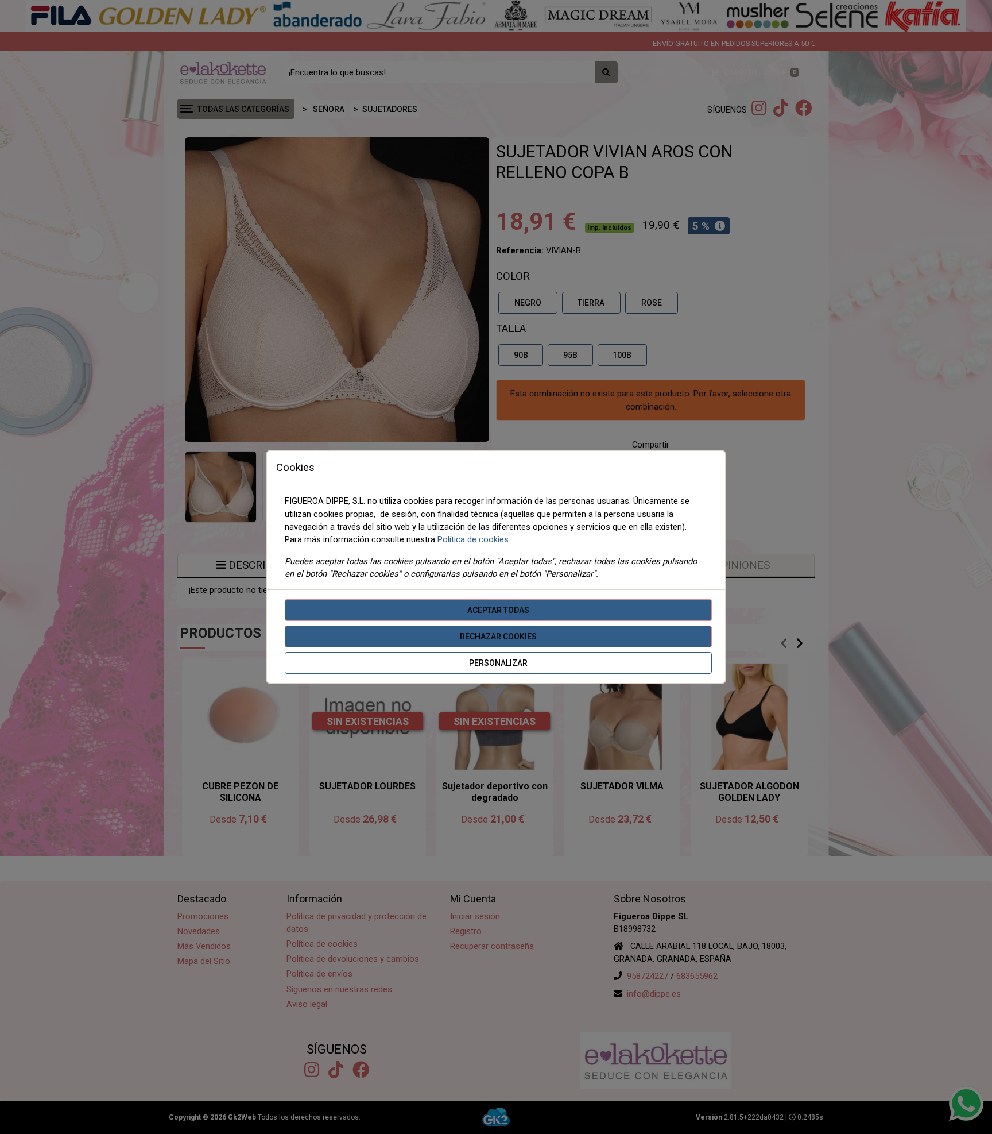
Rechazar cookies (498, 636)
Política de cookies (473, 539)
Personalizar (498, 663)
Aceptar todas (498, 610)
